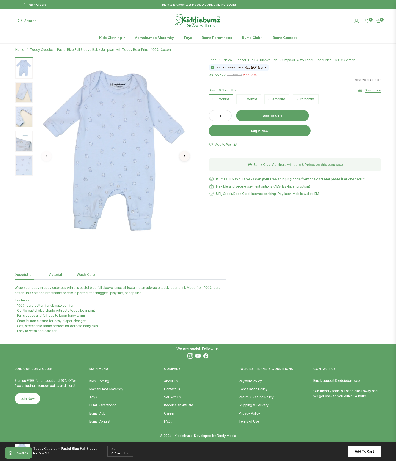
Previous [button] (46, 156)
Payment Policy (250, 381)
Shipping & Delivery (254, 405)
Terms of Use (249, 421)
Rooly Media (226, 436)
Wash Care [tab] (86, 274)
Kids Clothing (99, 381)
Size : (222, 90)
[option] (115, 153)
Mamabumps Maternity (106, 389)
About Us (171, 381)
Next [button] (184, 156)
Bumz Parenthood (102, 405)
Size (113, 449)
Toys (93, 397)
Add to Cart (364, 451)
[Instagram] (190, 355)
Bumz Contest (99, 421)
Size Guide (373, 90)
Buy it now (259, 131)
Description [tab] (24, 274)
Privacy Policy (249, 413)
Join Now (27, 399)
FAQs (168, 421)
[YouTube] (198, 355)
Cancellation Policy (253, 389)
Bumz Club (97, 413)
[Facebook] (206, 355)
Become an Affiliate (178, 405)
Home (19, 50)
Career (169, 413)
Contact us (172, 389)
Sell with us (172, 397)
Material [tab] (55, 274)
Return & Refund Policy (256, 397)
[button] (27, 21)
